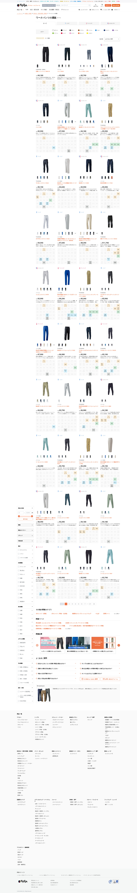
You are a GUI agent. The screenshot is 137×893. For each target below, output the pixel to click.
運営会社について (35, 880)
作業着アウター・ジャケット (112, 722)
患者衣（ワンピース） (40, 818)
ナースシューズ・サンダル (41, 835)
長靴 (19, 778)
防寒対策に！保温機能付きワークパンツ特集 (48, 628)
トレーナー (55, 724)
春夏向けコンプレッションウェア (81, 613)
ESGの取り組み (34, 887)
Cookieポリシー (54, 884)
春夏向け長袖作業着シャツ (111, 724)
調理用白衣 (55, 756)
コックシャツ (56, 753)
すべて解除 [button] (47, 38)
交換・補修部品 (21, 864)
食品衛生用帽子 (91, 768)
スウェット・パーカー (57, 717)
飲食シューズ (107, 751)
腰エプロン (73, 722)
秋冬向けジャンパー (23, 761)
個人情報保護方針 (54, 882)
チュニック (38, 808)
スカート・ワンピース (92, 799)
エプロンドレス (74, 724)
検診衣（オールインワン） (41, 825)
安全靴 (19, 775)
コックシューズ (109, 753)
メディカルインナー (40, 843)
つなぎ (97, 613)
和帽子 (89, 763)
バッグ (19, 849)
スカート (90, 802)
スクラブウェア (21, 802)
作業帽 (19, 792)
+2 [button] (97, 233)
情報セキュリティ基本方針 (37, 884)
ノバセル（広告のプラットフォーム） (25, 875)
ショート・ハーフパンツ (41, 758)
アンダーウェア (21, 770)
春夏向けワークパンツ (110, 746)
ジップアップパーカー (58, 722)
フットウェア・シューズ (110, 799)
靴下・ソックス (109, 804)
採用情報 (52, 880)
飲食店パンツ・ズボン (75, 751)
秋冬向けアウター (22, 783)
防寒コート (106, 613)
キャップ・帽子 (91, 717)
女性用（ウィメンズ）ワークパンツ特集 (76, 623)
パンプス (107, 802)
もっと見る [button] (116, 613)
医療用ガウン (38, 821)
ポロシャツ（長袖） (41, 613)
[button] (20, 9)
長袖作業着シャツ (22, 788)
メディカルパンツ (39, 813)
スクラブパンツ (21, 804)
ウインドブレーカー (23, 719)
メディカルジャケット (40, 806)
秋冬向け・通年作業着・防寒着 (25, 751)
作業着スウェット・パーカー (25, 763)
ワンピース (90, 804)
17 (90, 604)
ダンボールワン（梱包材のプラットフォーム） (71, 875)
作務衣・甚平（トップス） (76, 802)
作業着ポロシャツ (39, 739)
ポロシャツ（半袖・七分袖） (60, 613)
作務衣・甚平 (72, 799)
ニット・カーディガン (40, 737)
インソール (20, 790)
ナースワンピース (39, 840)
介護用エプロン (39, 828)
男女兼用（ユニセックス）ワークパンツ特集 (48, 623)
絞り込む (25, 519)
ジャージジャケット (58, 802)
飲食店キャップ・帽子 (92, 751)
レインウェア (21, 756)
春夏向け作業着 (108, 717)
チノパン (37, 756)
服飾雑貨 (20, 862)
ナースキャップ (39, 838)
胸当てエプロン (74, 719)
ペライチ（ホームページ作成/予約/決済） (92, 875)
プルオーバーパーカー (58, 719)
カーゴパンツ (21, 765)
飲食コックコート (56, 751)
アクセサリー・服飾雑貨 (23, 847)
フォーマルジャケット (23, 722)
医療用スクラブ (21, 799)
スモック (107, 737)
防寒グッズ (20, 852)
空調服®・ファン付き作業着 (112, 719)
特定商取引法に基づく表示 (37, 882)
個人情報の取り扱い (74, 882)
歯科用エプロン (39, 830)
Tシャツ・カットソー (40, 719)
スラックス (38, 753)
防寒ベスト (20, 795)
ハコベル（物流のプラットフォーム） (47, 875)
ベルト (19, 859)
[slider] (19, 516)
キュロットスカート (93, 807)
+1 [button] (75, 121)
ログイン (108, 5)
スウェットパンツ (57, 727)
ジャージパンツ (56, 804)
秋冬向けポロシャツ (23, 785)
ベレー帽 (90, 758)
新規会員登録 (116, 5)
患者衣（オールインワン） (41, 823)
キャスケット (91, 756)
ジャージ (54, 799)
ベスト (19, 727)
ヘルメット (20, 780)
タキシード (20, 724)
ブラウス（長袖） (39, 732)
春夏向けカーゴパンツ (110, 740)
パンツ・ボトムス (38, 751)
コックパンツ (73, 753)
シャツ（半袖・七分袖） (41, 729)
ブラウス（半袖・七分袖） (41, 734)
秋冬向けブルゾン (22, 758)
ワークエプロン (21, 773)
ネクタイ (20, 857)
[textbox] (73, 5)
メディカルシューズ (40, 833)
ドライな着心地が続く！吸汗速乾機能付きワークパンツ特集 (86, 625)
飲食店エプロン (73, 717)
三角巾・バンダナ (92, 761)
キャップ (90, 719)
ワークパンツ (21, 768)
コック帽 (90, 765)
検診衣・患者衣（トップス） (42, 811)
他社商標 (72, 884)
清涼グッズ (20, 854)
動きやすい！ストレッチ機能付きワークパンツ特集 (50, 625)
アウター (19, 717)
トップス (36, 717)
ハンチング (90, 753)
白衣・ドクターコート (40, 803)
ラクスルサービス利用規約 (75, 880)
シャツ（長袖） (39, 727)
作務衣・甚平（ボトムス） (76, 804)
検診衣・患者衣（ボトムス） (42, 816)
